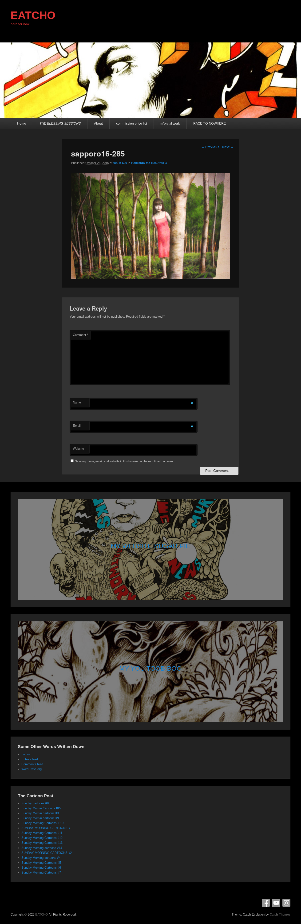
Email (77, 425)
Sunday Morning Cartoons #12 (42, 838)
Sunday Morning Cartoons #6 (41, 867)
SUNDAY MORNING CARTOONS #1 (46, 828)
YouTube (276, 903)
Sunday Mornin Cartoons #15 (41, 808)
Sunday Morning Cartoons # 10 (42, 823)
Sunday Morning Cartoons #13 (42, 842)
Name (77, 402)
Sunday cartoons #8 (35, 803)
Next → (228, 147)
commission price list (131, 123)
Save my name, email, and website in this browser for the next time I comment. (124, 461)
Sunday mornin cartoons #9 (40, 818)
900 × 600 (120, 163)
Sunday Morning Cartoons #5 (41, 862)
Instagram (286, 903)
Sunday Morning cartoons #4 (40, 857)
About (98, 123)
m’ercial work (170, 123)
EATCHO (33, 15)
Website (78, 448)
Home (21, 123)
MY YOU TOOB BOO (150, 668)
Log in (25, 754)
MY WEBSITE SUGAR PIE (150, 546)
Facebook (266, 903)
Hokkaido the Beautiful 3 (149, 163)
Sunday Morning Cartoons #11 (41, 833)
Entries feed (29, 759)
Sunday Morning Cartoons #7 (41, 872)
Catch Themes (280, 914)
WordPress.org (31, 769)
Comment (80, 335)
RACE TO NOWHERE (209, 123)
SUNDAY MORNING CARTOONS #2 (46, 853)
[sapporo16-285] (150, 277)
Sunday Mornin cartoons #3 (40, 813)
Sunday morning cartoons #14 (41, 848)
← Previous (210, 147)
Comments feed (32, 764)
